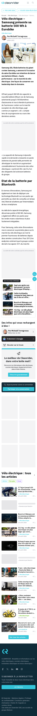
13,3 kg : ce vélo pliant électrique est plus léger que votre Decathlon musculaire (26, 530)
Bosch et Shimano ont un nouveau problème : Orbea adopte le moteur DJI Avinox (26, 516)
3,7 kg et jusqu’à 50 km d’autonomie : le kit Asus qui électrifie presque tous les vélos (26, 489)
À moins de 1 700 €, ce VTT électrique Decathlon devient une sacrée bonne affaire (26, 611)
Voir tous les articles (18, 637)
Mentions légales (18, 698)
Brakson (9, 710)
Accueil (4, 15)
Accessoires (23, 629)
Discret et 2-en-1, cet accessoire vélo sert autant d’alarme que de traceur (26, 625)
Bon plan (12, 481)
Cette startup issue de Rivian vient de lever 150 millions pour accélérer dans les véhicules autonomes (26, 584)
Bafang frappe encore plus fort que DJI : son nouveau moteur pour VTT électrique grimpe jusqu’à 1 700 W (26, 543)
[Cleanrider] (10, 3)
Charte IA (14, 703)
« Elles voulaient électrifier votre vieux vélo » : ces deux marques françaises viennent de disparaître (26, 597)
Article (4, 481)
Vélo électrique (12, 15)
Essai (19, 481)
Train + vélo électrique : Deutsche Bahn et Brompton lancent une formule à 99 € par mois (26, 570)
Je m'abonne (18, 687)
